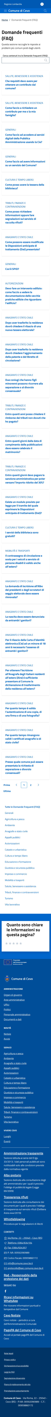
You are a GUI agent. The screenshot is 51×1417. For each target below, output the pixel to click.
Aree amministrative (14, 1000)
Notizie (7, 1034)
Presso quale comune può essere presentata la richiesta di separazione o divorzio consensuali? (24, 767)
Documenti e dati (12, 1019)
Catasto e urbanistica (15, 849)
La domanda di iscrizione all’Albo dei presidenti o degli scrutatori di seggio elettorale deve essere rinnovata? (24, 591)
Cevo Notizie (12, 1315)
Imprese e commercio (16, 874)
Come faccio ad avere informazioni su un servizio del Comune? (25, 163)
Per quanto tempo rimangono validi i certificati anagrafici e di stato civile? (23, 738)
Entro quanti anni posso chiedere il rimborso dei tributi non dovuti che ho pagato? (25, 417)
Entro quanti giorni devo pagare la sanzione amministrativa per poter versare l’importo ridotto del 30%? (25, 478)
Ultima (7, 791)
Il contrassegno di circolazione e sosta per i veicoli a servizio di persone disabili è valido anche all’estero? (23, 561)
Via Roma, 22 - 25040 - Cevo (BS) (27, 1238)
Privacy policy (10, 1359)
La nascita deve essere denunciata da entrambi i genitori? (24, 618)
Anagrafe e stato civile (19, 237)
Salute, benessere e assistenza (24, 76)
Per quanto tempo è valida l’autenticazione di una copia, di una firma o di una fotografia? (23, 712)
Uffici (6, 1004)
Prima (8, 785)
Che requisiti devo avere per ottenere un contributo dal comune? (21, 84)
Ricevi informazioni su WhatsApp (18, 1299)
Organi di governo (13, 995)
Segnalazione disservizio (14, 1378)
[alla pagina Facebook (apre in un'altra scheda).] (5, 1291)
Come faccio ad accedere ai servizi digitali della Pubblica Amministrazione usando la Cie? (24, 138)
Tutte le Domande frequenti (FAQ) (22, 807)
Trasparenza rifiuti (16, 1197)
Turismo (9, 898)
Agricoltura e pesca (14, 819)
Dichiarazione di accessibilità (16, 1365)
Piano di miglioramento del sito (17, 1384)
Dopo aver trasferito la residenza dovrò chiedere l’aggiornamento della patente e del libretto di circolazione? (24, 354)
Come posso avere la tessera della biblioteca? (24, 186)
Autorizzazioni (14, 283)
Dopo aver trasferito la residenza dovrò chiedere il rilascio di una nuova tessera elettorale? (24, 326)
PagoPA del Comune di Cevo (22, 1330)
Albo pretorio (12, 1175)
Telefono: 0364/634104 (19, 1243)
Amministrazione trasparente (23, 1153)
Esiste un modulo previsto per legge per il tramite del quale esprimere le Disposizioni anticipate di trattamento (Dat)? (23, 507)
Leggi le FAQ (9, 1372)
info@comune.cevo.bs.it (20, 1263)
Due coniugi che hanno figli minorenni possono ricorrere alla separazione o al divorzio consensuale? (24, 385)
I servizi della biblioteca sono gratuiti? (21, 534)
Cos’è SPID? (12, 269)
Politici (7, 1009)
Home (5, 20)
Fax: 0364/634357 (17, 1247)
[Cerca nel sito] (45, 10)
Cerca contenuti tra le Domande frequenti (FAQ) (25, 55)
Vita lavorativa (12, 904)
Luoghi (7, 1136)
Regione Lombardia (13, 4)
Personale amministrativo (17, 1014)
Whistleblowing (14, 1219)
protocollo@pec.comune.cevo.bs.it (25, 1268)
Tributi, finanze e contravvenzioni (15, 204)
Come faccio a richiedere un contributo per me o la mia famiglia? (21, 111)
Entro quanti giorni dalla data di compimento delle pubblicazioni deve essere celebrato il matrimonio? (23, 446)
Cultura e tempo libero (19, 180)
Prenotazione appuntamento (16, 1390)
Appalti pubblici (12, 837)
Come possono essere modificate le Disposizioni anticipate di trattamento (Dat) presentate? (24, 245)
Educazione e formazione (18, 862)
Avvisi (7, 1039)
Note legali (8, 1353)
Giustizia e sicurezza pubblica (19, 868)
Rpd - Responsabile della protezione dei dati (20, 1277)
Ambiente (10, 825)
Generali (10, 129)
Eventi (7, 1141)
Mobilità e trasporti (17, 551)
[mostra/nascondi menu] (5, 10)
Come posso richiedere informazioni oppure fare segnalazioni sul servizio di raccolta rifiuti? (20, 217)
